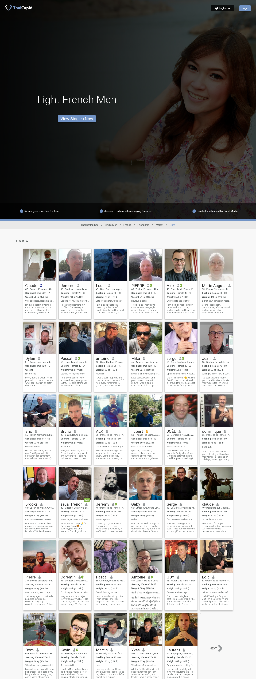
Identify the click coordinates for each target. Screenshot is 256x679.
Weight (159, 224)
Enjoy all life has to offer (178, 300)
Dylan (30, 358)
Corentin (68, 577)
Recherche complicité (141, 446)
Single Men (111, 224)
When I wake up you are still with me (39, 665)
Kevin (65, 650)
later (98, 665)
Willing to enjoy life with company (216, 373)
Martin (102, 650)
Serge (172, 504)
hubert (137, 431)
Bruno (66, 431)
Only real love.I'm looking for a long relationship (181, 665)
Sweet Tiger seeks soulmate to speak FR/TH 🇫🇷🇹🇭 (75, 519)
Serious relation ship (177, 592)
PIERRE (137, 285)
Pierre (30, 577)
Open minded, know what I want (181, 373)
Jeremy (102, 504)
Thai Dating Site (90, 224)
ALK (99, 431)
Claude (31, 285)
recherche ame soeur (212, 519)
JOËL (171, 431)
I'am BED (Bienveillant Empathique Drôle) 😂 (181, 519)
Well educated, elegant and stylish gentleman (39, 300)
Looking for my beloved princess (145, 373)
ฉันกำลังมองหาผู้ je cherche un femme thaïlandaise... (145, 592)
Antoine (138, 577)
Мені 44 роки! (103, 519)
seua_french (72, 504)
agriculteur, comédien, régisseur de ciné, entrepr (216, 300)
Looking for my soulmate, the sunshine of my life (75, 300)
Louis (100, 285)
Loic (206, 577)
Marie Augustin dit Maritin (214, 285)
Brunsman (66, 446)
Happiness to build (176, 446)
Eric (28, 431)
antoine (102, 358)
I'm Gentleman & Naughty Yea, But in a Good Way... (110, 446)
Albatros (100, 373)
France (127, 224)
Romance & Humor (70, 665)
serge (171, 358)
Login (245, 8)
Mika (135, 358)
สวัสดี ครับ (207, 447)
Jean (206, 358)
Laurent (173, 650)
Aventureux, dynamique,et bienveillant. (39, 592)
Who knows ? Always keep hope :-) (145, 665)
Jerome (67, 285)
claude (208, 504)
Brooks (31, 504)
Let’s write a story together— (109, 300)
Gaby (135, 504)
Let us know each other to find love (216, 592)
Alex (170, 285)
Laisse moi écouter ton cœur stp (39, 519)
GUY (170, 577)
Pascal (66, 358)
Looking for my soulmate (72, 373)
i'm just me (30, 373)
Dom (29, 650)
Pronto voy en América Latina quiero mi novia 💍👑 (75, 592)
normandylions (32, 446)
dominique (211, 431)
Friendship (143, 224)
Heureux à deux (138, 300)
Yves (135, 650)
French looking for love (106, 592)
